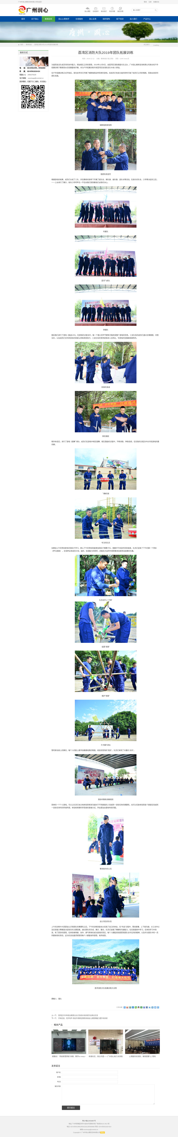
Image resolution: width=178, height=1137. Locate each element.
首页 (23, 19)
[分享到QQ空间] (130, 1007)
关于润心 (35, 19)
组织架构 (106, 19)
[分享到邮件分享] (155, 1007)
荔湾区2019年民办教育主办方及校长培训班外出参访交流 (78, 1015)
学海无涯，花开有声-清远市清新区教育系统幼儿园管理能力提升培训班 (83, 1018)
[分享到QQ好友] (139, 1007)
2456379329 (32, 75)
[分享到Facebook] (147, 1007)
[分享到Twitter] (150, 1007)
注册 (150, 2)
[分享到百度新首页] (144, 1007)
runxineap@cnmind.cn (35, 78)
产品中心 (147, 19)
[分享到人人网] (133, 1007)
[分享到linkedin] (152, 1007)
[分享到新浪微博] (127, 1007)
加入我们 (133, 19)
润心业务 (92, 19)
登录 (145, 2)
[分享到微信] (136, 1007)
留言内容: (58, 1086)
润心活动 (110, 59)
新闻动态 (48, 19)
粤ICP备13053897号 (89, 1121)
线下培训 (120, 19)
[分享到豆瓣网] (141, 1007)
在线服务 (79, 19)
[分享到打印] (158, 1007)
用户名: (58, 1072)
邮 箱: (59, 1077)
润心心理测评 (63, 19)
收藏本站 (156, 2)
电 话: (59, 1082)
